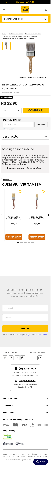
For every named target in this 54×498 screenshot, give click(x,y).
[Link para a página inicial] (4, 33)
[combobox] (25, 19)
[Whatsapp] (22, 358)
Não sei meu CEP (8, 129)
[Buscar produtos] (45, 19)
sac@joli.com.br (27, 380)
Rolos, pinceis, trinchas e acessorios (16, 36)
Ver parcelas (6, 97)
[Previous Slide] (6, 2)
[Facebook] (5, 358)
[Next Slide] (44, 2)
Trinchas (34, 36)
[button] (31, 59)
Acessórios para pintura (33, 33)
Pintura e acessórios (16, 33)
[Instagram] (11, 358)
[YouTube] (17, 358)
